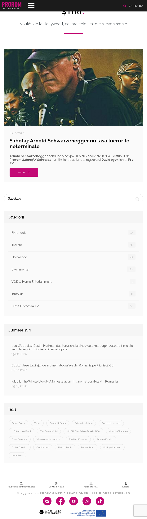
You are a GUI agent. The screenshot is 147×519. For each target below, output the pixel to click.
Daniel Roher (18, 423)
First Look (72, 233)
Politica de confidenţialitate (21, 486)
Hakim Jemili (65, 447)
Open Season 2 (19, 439)
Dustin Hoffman (58, 423)
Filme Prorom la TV (72, 306)
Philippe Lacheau (112, 447)
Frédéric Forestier (78, 439)
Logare (125, 486)
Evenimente (72, 269)
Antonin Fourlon (105, 439)
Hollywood (72, 257)
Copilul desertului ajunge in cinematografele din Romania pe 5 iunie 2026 (62, 368)
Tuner (37, 423)
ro (141, 5)
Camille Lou (43, 447)
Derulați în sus (56, 486)
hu (136, 5)
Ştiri (73, 12)
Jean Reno (17, 455)
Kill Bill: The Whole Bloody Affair (83, 431)
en (130, 5)
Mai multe (24, 172)
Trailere (72, 245)
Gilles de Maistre (84, 423)
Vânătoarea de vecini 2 (48, 439)
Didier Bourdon (19, 447)
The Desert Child (49, 431)
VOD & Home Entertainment (72, 281)
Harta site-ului (91, 486)
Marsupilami (87, 447)
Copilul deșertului (111, 423)
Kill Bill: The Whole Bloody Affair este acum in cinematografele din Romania (64, 384)
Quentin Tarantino (118, 431)
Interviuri (72, 294)
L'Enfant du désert (21, 431)
